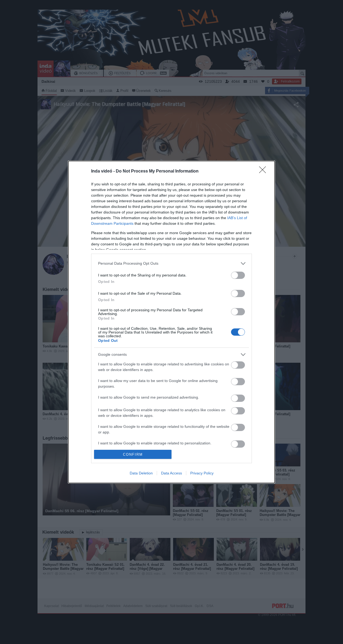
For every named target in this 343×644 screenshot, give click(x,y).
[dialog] (171, 322)
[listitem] (171, 263)
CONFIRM (133, 454)
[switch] (238, 275)
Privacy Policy (202, 473)
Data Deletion (141, 473)
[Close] (264, 171)
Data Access (171, 473)
